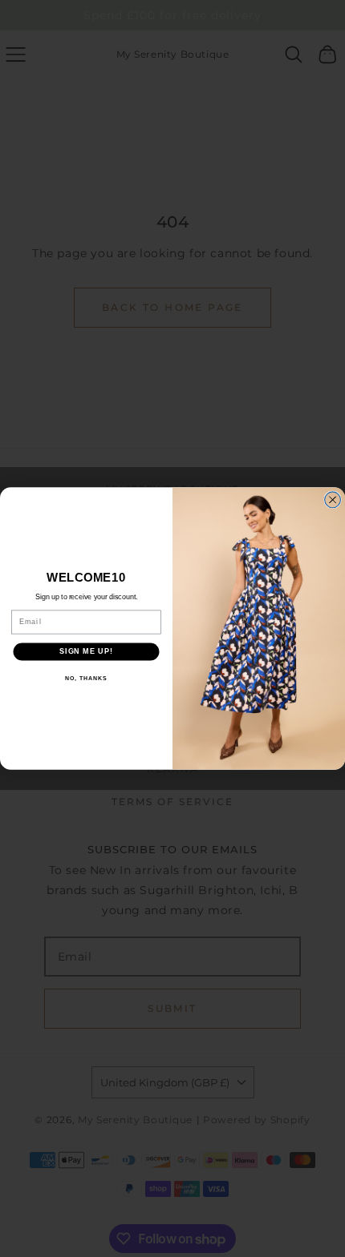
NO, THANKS (86, 678)
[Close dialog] (333, 500)
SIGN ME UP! (86, 651)
